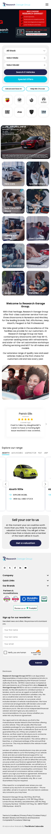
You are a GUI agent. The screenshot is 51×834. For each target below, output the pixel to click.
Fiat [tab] (40, 452)
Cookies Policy (39, 815)
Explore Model (20, 495)
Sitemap (26, 820)
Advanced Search (13, 89)
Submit (38, 663)
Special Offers (25, 79)
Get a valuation (25, 543)
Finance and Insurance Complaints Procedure (21, 819)
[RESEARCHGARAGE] (16, 4)
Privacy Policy (26, 815)
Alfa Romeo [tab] (17, 452)
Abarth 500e (16, 489)
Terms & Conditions (11, 815)
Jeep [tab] (46, 452)
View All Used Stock (23, 499)
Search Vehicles (25, 72)
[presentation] (5, 484)
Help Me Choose (37, 89)
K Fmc (25, 413)
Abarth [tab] (5, 452)
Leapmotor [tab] (30, 452)
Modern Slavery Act (11, 818)
